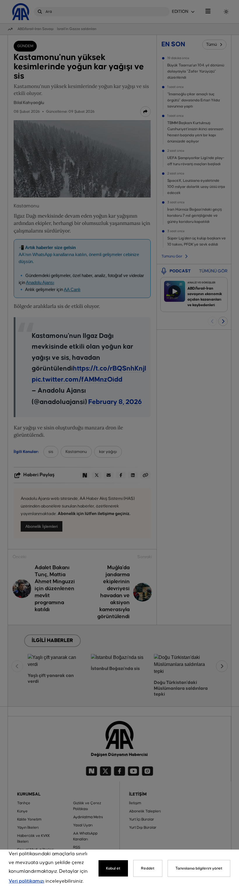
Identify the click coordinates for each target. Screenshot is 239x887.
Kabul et (113, 868)
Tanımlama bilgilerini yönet (198, 868)
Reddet (147, 868)
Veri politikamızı (26, 881)
